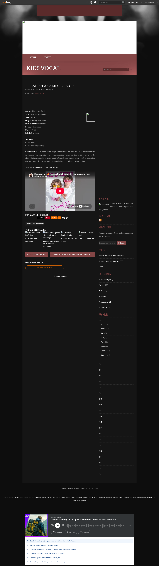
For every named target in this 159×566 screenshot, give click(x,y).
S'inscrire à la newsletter (35, 224)
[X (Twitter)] (90, 2)
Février (103, 351)
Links (101, 267)
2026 (100, 320)
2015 (100, 422)
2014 (100, 428)
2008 (100, 462)
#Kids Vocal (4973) (106, 280)
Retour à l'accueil (60, 276)
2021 (100, 387)
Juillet (103, 329)
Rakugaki (17, 497)
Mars (103, 346)
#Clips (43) (103, 291)
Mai (102, 337)
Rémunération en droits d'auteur (108, 497)
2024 (100, 369)
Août (102, 324)
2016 (100, 416)
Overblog (94, 488)
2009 (100, 456)
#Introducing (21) (105, 302)
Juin (102, 333)
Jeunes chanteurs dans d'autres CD (112, 256)
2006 (100, 474)
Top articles (64, 497)
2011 (100, 445)
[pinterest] (94, 2)
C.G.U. (93, 497)
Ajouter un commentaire (44, 268)
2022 (100, 381)
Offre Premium (124, 497)
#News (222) (103, 285)
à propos (86, 532)
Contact (47, 57)
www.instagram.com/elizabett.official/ (44, 167)
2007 (100, 468)
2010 (100, 451)
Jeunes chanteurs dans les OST (111, 261)
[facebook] (87, 2)
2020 (100, 393)
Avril (102, 342)
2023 (100, 375)
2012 (100, 439)
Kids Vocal (44, 68)
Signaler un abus (82, 497)
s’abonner (58, 532)
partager (72, 532)
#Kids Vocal (39, 93)
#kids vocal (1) (104, 307)
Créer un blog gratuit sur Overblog (47, 497)
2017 (100, 410)
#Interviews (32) (105, 296)
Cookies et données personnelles (142, 497)
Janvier (103, 355)
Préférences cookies (79, 500)
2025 (100, 364)
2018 (100, 404)
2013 (100, 433)
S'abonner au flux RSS (100, 220)
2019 (100, 398)
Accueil (33, 57)
